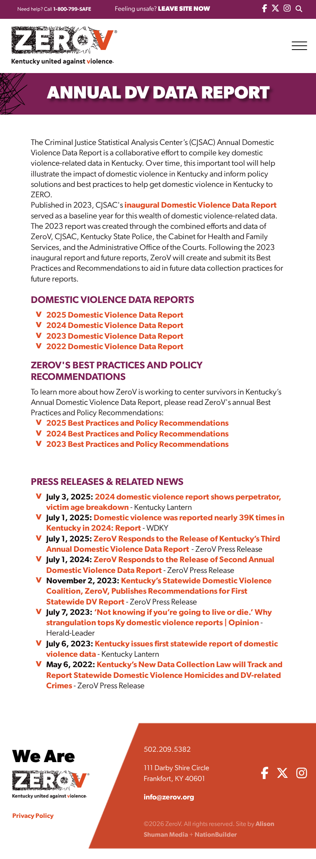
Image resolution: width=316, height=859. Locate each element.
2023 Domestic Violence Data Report (114, 337)
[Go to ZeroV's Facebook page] (265, 9)
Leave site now (184, 9)
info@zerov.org (169, 797)
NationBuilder (216, 835)
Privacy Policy (33, 816)
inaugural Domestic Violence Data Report (200, 205)
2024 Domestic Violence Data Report (114, 326)
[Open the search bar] (298, 9)
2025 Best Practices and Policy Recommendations (137, 424)
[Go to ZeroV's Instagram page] (287, 9)
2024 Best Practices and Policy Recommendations (137, 434)
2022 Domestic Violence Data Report (114, 347)
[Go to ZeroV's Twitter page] (275, 9)
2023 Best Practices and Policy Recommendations (137, 445)
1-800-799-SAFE (72, 9)
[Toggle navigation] (302, 46)
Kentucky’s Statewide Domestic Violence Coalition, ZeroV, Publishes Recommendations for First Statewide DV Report (159, 591)
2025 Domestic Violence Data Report (114, 315)
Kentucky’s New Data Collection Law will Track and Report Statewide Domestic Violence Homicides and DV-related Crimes (164, 675)
